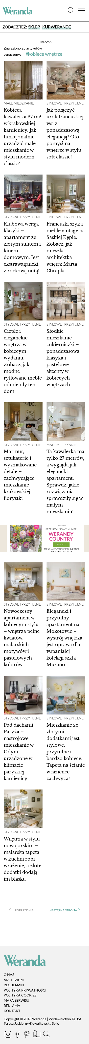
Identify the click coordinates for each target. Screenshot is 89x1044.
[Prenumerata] (37, 1035)
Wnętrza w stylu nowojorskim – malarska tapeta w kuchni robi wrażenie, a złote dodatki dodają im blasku (22, 859)
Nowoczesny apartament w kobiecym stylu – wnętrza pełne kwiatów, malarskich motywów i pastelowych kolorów (22, 638)
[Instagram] (8, 1035)
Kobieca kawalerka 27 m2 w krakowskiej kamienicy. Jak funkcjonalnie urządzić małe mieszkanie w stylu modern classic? (22, 136)
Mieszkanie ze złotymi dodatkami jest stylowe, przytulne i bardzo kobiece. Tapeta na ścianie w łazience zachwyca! (65, 751)
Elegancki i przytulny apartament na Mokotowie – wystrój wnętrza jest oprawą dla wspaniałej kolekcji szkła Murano (64, 638)
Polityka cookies (20, 995)
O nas (9, 974)
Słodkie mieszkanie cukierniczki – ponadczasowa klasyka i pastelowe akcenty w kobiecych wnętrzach (62, 358)
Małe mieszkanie (19, 103)
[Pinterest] (27, 1035)
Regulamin (14, 985)
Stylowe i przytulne (65, 103)
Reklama (12, 1005)
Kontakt (12, 1011)
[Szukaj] (71, 10)
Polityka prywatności (25, 990)
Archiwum (14, 980)
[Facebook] (17, 1035)
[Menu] (82, 11)
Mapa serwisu (16, 1000)
